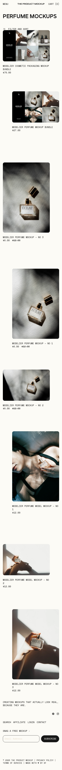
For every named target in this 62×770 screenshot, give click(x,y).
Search (7, 722)
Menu (5, 4)
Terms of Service (13, 763)
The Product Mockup (22, 760)
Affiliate (19, 722)
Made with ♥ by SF (36, 763)
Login (31, 722)
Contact (41, 722)
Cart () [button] (53, 4)
